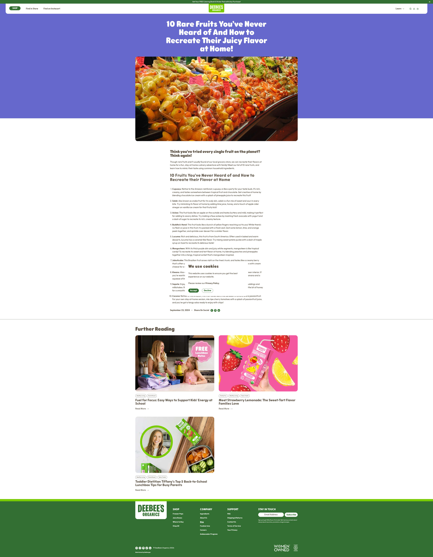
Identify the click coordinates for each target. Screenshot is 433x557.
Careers (203, 530)
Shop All (176, 526)
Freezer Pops (178, 514)
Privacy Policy (212, 283)
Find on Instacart (52, 9)
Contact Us (231, 522)
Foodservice (205, 526)
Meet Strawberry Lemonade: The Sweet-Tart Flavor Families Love (257, 402)
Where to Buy (178, 522)
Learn (399, 9)
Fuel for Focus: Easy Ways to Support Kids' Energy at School (173, 402)
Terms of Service (234, 526)
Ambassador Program (209, 534)
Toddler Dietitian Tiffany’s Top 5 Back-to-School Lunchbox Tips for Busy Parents (171, 483)
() (421, 9)
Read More (140, 409)
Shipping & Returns (234, 518)
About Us (203, 518)
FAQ (228, 514)
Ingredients (204, 514)
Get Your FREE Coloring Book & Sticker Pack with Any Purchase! (312, 2)
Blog (202, 522)
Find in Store (32, 9)
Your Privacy (232, 530)
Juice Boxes (177, 518)
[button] (15, 8)
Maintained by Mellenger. (143, 552)
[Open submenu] (403, 8)
